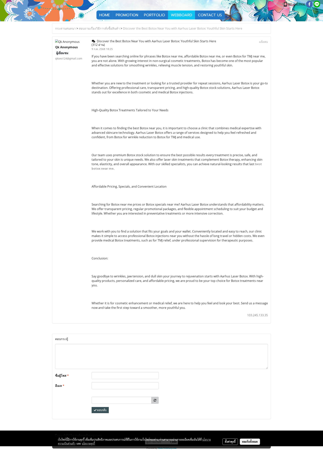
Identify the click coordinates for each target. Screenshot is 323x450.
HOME (104, 15)
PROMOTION (127, 15)
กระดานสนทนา (65, 28)
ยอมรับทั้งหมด (250, 441)
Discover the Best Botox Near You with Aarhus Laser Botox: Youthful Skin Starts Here (182, 28)
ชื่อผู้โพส (62, 376)
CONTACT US (210, 15)
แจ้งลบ (263, 42)
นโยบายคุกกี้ (88, 443)
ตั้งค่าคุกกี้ (230, 441)
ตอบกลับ (101, 410)
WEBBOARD (181, 15)
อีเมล (59, 386)
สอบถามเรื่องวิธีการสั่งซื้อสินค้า (99, 28)
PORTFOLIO (154, 15)
